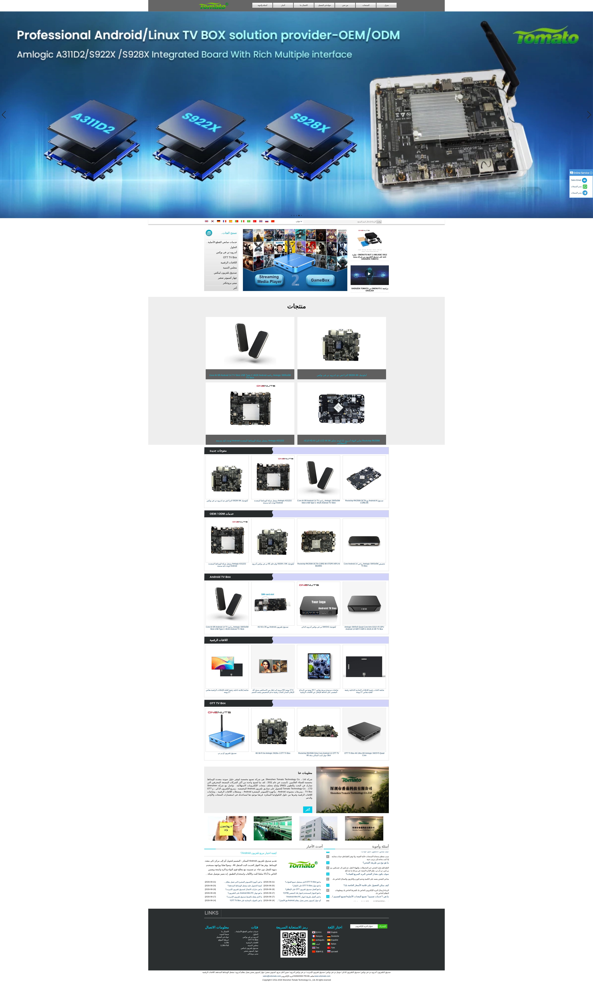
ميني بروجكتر (230, 283)
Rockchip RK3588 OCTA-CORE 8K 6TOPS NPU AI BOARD (318, 565)
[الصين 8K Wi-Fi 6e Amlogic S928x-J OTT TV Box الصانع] (272, 730)
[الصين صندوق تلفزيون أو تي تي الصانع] (227, 730)
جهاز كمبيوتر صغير (227, 277)
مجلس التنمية (230, 267)
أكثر (307, 809)
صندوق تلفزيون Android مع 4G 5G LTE (273, 627)
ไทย (317, 948)
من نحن (345, 5)
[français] (225, 221)
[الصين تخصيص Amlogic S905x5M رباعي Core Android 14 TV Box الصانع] (364, 540)
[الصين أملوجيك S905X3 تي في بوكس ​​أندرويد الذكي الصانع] (318, 604)
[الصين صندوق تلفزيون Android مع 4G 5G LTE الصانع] (272, 604)
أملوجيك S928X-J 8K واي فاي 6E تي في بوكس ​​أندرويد (273, 564)
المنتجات (365, 5)
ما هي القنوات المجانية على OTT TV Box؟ (246, 900)
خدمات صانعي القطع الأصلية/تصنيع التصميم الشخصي (210, 242)
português (320, 940)
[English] (207, 221)
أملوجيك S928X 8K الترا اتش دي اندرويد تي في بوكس (227, 501)
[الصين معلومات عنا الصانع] (364, 840)
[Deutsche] (219, 221)
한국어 (319, 932)
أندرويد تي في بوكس (226, 252)
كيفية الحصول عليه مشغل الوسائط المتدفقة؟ (245, 886)
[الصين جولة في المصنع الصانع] (318, 840)
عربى (318, 944)
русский (334, 952)
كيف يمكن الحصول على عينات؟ (374, 895)
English (334, 932)
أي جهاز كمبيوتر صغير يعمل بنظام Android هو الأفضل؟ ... (299, 900)
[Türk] (255, 221)
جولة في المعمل (324, 5)
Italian (333, 944)
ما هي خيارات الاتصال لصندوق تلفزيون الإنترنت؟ (243, 889)
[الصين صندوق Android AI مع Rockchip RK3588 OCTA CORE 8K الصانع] (364, 477)
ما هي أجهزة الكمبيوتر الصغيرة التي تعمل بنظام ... (243, 882)
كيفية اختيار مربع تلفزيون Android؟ (259, 853)
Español (334, 940)
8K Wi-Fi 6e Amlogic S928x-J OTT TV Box (273, 753)
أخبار (283, 5)
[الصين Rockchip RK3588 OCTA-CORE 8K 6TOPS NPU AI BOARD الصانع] (318, 540)
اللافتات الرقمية (229, 262)
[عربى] (249, 221)
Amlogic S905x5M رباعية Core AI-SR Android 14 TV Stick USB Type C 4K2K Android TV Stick (318, 502)
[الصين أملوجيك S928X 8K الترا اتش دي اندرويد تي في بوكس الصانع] (341, 368)
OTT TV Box (230, 257)
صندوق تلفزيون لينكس (225, 272)
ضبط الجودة (224, 934)
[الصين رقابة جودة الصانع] (272, 840)
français (319, 936)
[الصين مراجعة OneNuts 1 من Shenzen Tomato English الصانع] (371, 275)
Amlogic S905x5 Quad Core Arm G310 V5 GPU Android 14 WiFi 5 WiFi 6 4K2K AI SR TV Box (364, 628)
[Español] (231, 221)
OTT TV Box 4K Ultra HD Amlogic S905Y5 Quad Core (364, 754)
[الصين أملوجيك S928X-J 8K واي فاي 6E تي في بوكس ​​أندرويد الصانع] (272, 540)
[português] (237, 221)
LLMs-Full (225, 945)
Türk (333, 948)
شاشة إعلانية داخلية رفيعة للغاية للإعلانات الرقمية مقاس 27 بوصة (227, 691)
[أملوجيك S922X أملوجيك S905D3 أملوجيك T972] (296, 114)
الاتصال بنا (304, 5)
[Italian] (243, 221)
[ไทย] (261, 221)
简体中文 (319, 952)
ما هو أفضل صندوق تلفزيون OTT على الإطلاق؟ (303, 889)
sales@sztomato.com (272, 976)
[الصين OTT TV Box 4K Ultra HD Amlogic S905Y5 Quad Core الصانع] (364, 730)
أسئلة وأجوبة (262, 5)
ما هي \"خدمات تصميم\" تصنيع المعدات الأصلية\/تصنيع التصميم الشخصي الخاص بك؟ (359, 873)
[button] (301, 215)
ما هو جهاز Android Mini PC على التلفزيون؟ (245, 893)
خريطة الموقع (223, 940)
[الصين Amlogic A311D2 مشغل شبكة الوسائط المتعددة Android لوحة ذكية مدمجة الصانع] (250, 434)
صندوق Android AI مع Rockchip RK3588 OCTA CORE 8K (364, 502)
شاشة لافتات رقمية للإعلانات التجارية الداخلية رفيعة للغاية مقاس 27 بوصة (364, 691)
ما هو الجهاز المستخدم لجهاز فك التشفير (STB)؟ (302, 893)
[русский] (267, 221)
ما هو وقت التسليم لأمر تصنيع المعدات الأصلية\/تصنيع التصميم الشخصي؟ (359, 884)
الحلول (233, 247)
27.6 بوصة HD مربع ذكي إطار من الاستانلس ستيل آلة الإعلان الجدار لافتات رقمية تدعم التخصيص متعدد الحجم (273, 691)
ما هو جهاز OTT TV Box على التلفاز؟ (306, 886)
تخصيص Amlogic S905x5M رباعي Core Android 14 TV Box (364, 565)
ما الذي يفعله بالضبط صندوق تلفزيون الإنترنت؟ (244, 897)
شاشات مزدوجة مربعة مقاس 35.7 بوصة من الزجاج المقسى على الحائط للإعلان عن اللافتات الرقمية (318, 691)
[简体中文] (273, 221)
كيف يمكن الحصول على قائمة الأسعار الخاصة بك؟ (366, 861)
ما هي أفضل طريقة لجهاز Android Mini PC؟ (303, 897)
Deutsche (335, 936)
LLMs (226, 943)
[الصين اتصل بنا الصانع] (227, 840)
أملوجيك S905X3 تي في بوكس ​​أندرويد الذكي (318, 627)
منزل (387, 5)
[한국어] (213, 221)
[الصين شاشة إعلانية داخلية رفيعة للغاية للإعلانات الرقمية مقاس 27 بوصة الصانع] (227, 667)
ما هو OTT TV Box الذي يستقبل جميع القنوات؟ (303, 882)
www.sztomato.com (322, 976)
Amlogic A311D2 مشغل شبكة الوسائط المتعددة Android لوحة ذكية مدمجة (273, 502)
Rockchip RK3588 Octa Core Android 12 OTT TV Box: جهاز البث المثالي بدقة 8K (318, 754)
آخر (235, 288)
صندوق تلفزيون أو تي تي (227, 753)
